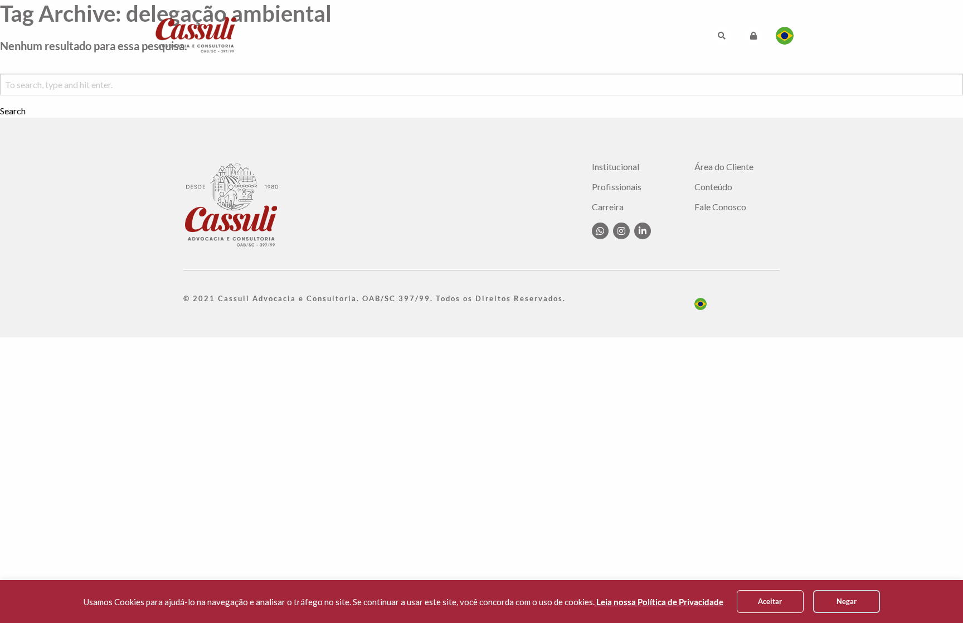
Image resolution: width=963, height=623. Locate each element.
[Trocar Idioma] (785, 36)
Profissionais (451, 35)
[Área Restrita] (753, 36)
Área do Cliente (723, 166)
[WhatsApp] (600, 231)
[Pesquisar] (722, 36)
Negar (846, 601)
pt (700, 304)
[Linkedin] (642, 231)
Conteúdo (581, 35)
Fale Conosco (655, 35)
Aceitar (770, 601)
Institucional (310, 35)
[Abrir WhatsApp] (935, 595)
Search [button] (13, 111)
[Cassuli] (196, 34)
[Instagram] (621, 231)
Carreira (520, 35)
